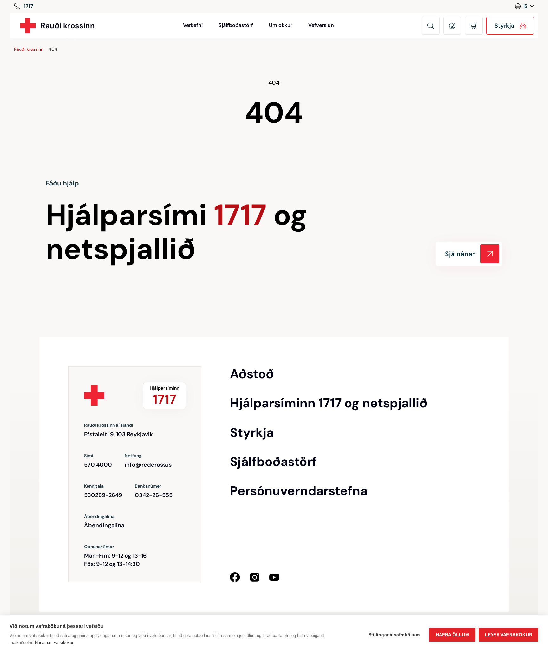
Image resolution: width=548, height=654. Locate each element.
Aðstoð (252, 373)
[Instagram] (254, 577)
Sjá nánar (460, 253)
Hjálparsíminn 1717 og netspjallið (328, 403)
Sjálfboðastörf (236, 25)
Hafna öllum (452, 634)
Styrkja (252, 432)
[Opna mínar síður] (452, 26)
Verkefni (193, 25)
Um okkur (280, 25)
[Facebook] (235, 577)
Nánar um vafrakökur (54, 642)
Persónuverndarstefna (299, 490)
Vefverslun (321, 25)
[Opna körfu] (474, 26)
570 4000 (98, 465)
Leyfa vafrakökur (508, 634)
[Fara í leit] (431, 26)
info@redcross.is (148, 465)
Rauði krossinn (28, 49)
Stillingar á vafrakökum (394, 634)
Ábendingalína (104, 525)
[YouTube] (274, 577)
